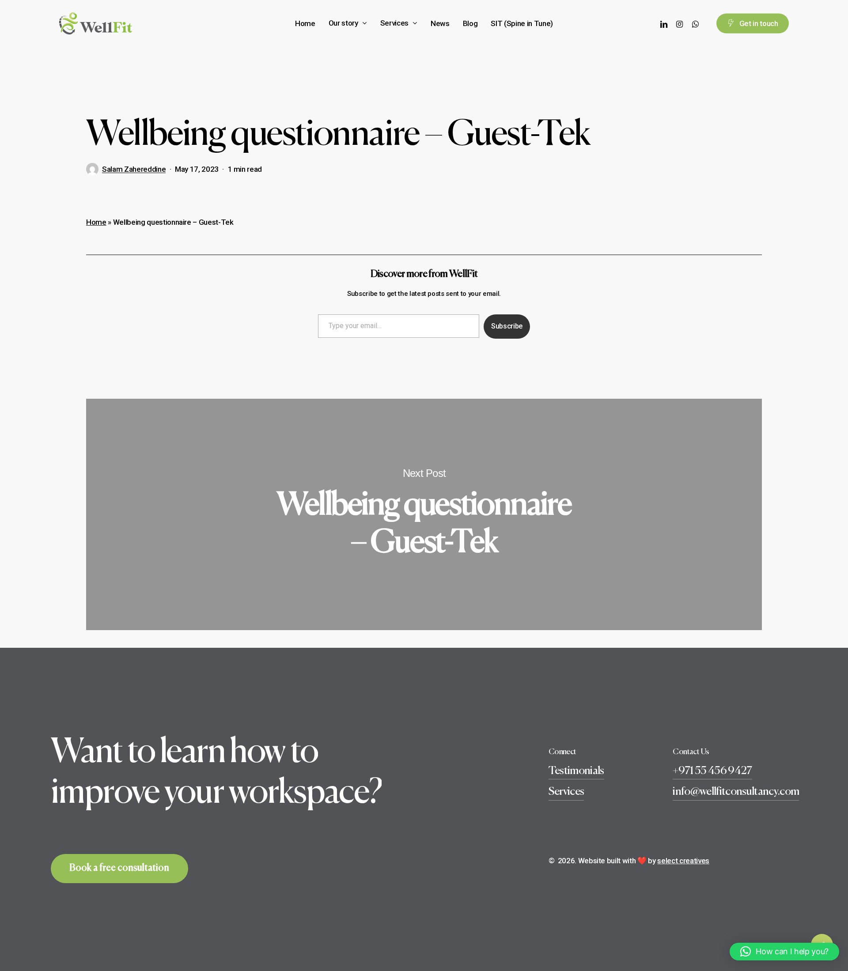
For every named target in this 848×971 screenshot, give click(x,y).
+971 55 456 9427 (712, 771)
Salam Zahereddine (134, 169)
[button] (784, 951)
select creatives (683, 860)
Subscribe (506, 326)
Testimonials (576, 771)
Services (566, 791)
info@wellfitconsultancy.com (736, 791)
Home (96, 222)
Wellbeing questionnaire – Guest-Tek (424, 514)
